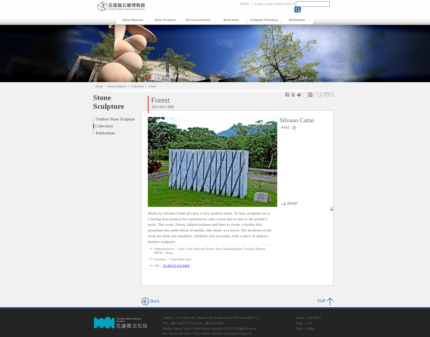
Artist (285, 127)
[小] (305, 94)
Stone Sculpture (165, 20)
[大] (315, 94)
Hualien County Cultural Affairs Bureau (277, 4)
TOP (321, 300)
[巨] (321, 94)
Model (292, 203)
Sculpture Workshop (264, 20)
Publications (105, 133)
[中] (310, 94)
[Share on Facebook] (287, 94)
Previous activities (198, 20)
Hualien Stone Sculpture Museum (148, 6)
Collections (137, 86)
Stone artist (231, 20)
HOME (244, 4)
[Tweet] (293, 94)
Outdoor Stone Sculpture (115, 119)
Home (99, 86)
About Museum (132, 20)
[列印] (326, 94)
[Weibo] (299, 94)
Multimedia (297, 20)
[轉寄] (331, 94)
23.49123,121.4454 (176, 266)
